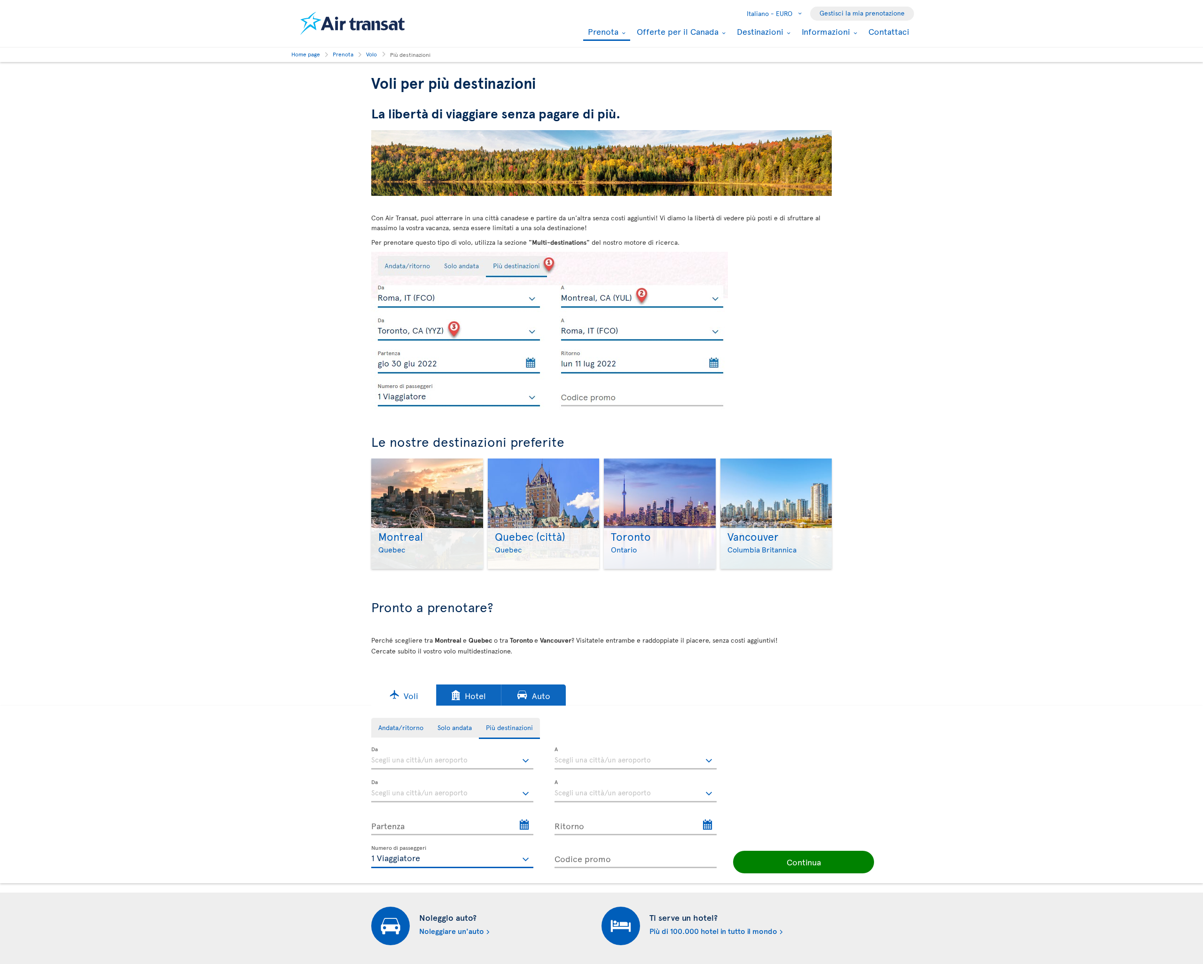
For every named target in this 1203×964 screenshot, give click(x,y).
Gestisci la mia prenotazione (862, 12)
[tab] (400, 728)
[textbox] (452, 758)
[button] (403, 695)
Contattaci (888, 31)
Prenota (602, 32)
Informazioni (824, 31)
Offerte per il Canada (676, 31)
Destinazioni (759, 31)
